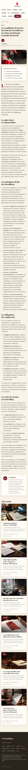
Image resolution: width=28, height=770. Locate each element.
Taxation (4, 16)
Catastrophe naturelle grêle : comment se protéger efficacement (10, 561)
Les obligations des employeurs (12, 75)
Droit (20, 9)
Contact (18, 16)
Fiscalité (4, 13)
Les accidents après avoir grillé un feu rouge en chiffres (12, 636)
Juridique (15, 9)
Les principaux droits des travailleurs (13, 73)
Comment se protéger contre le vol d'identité (10, 524)
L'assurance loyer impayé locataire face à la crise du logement (10, 710)
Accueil (4, 9)
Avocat (9, 9)
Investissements (15, 13)
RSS (18, 750)
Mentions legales (11, 750)
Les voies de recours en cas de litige (13, 78)
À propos (10, 16)
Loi (8, 13)
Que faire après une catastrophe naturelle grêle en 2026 (13, 599)
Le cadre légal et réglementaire (12, 71)
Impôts (23, 13)
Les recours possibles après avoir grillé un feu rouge (11, 672)
